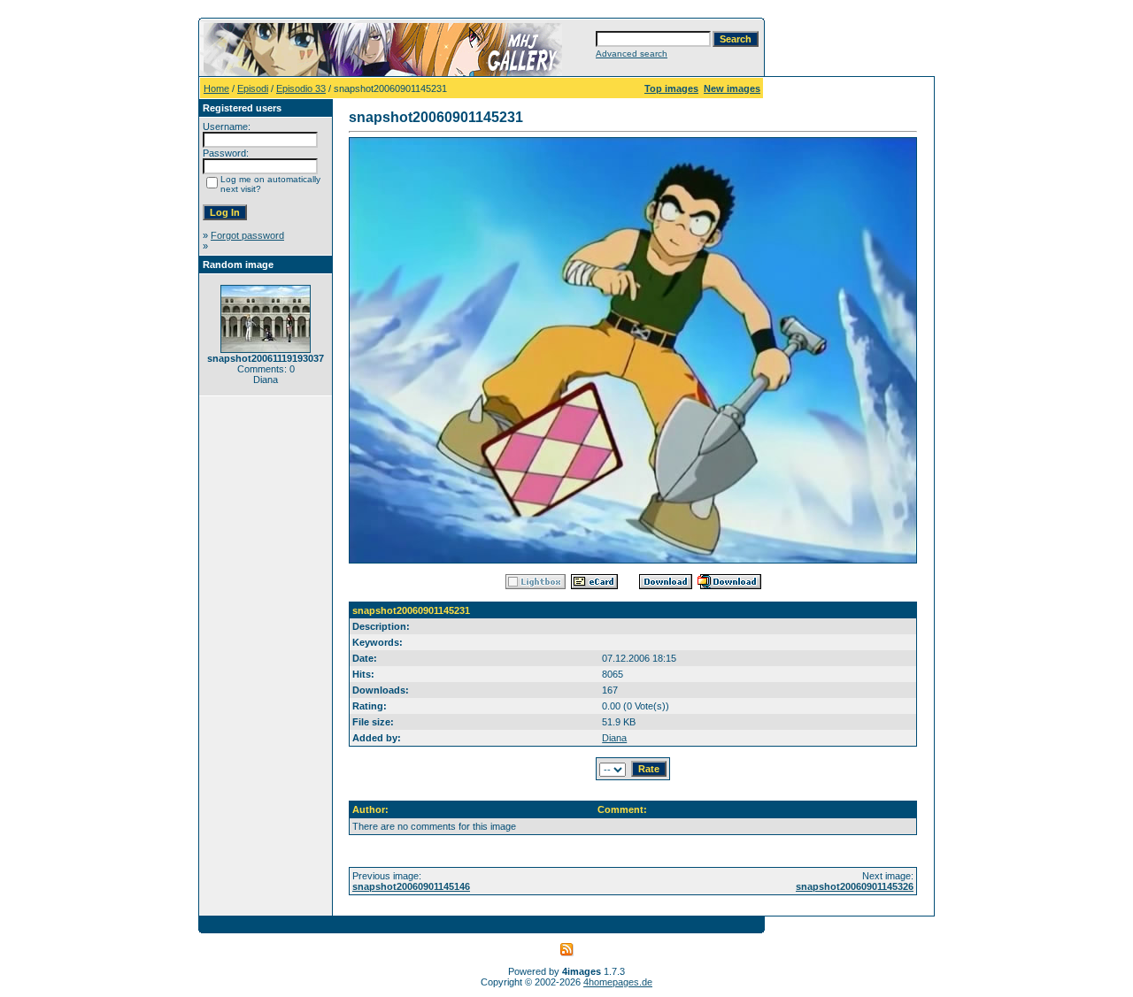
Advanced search (631, 53)
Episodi (252, 88)
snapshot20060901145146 (411, 886)
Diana (614, 737)
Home (216, 88)
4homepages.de (617, 982)
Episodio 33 (301, 88)
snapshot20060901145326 (854, 886)
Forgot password (247, 235)
